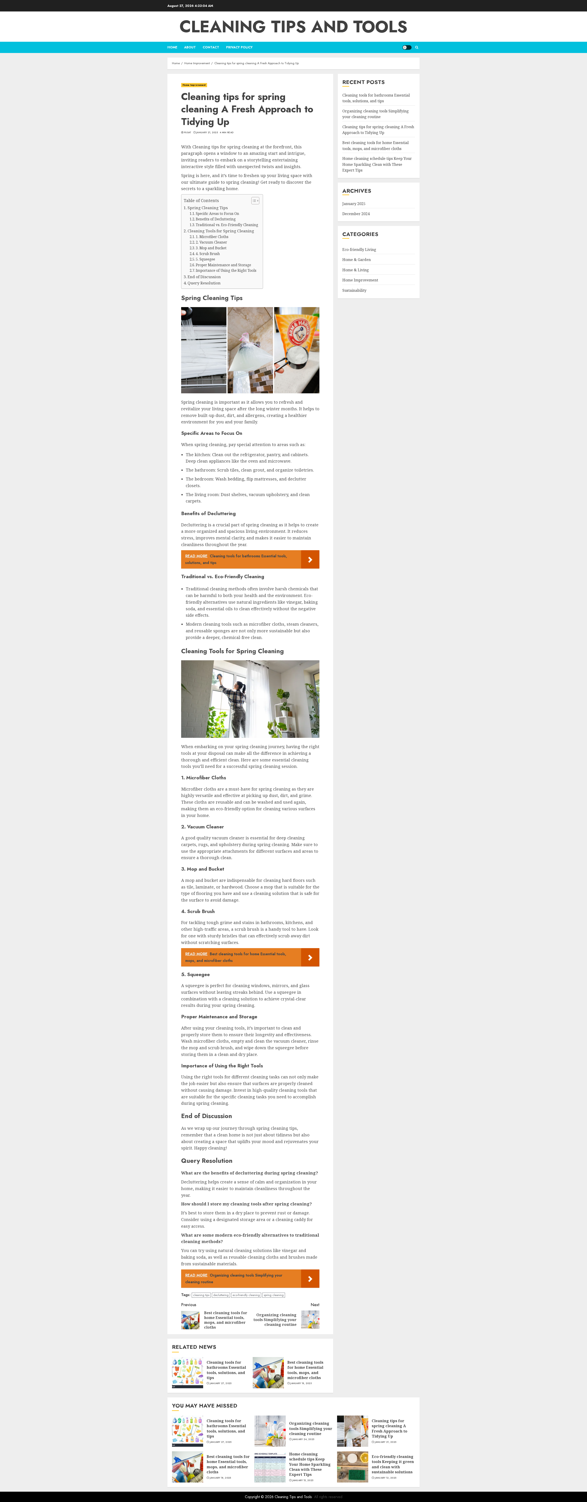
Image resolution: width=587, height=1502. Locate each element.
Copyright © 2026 (260, 1496)
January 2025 (353, 203)
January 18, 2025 (301, 1383)
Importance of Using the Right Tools (226, 270)
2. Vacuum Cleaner (211, 242)
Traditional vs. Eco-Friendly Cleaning (227, 224)
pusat (187, 132)
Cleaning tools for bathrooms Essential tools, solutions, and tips (226, 1370)
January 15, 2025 (302, 1480)
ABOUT (190, 47)
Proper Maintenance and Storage (223, 265)
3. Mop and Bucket (211, 248)
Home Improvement (194, 85)
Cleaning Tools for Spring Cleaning (221, 230)
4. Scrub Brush (208, 253)
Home (172, 47)
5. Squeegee (205, 259)
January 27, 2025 (221, 1383)
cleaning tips (201, 1295)
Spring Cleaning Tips (208, 207)
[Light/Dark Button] (407, 47)
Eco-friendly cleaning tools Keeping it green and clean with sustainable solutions (393, 1464)
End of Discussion (204, 276)
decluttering (221, 1295)
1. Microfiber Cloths (212, 236)
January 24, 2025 (303, 1439)
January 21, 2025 (207, 132)
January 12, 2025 (385, 1478)
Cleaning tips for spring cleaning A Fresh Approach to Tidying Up (389, 1428)
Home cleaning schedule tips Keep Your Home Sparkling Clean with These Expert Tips (377, 164)
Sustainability (354, 290)
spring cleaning (274, 1295)
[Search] (417, 47)
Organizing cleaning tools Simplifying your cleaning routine (310, 1428)
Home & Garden (356, 259)
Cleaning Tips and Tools (293, 27)
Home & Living (355, 269)
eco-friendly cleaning (246, 1295)
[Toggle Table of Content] (253, 201)
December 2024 (356, 213)
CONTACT (211, 47)
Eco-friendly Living (359, 249)
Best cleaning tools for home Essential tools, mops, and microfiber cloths (305, 1370)
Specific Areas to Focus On (217, 213)
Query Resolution (204, 283)
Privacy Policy (239, 47)
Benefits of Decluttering (216, 219)
